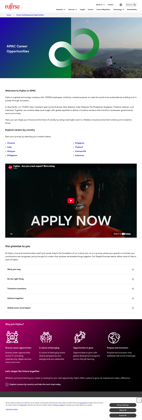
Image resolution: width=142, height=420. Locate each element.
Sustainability (132, 9)
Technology (117, 9)
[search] (135, 5)
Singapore (79, 143)
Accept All (122, 415)
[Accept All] (83, 403)
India (9, 147)
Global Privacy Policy (12, 409)
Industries (59, 9)
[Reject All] (23, 405)
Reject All (123, 410)
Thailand (79, 147)
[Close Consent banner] (139, 400)
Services (72, 9)
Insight (82, 9)
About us (99, 5)
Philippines (12, 155)
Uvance (90, 9)
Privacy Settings (123, 405)
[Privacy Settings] (59, 405)
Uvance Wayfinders (103, 9)
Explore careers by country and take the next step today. (35, 384)
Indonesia (79, 155)
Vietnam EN (80, 151)
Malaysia (11, 151)
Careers (110, 5)
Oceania (11, 143)
